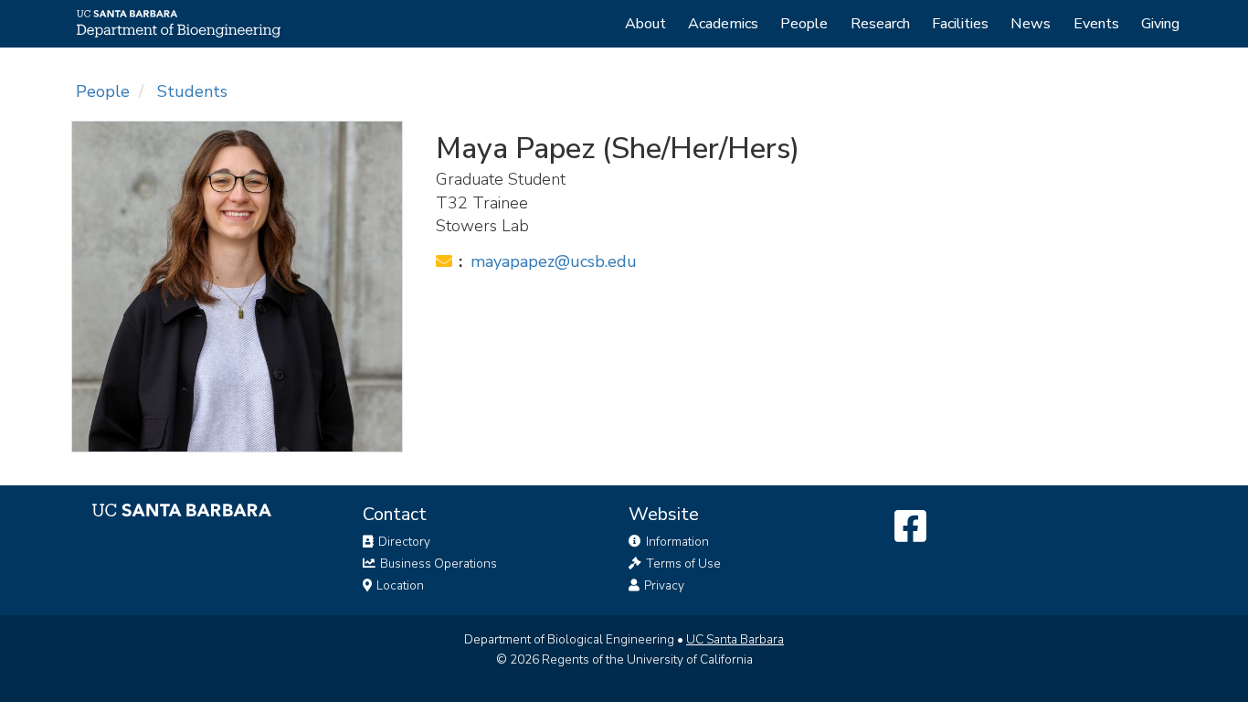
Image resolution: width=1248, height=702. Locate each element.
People (804, 24)
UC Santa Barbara (735, 639)
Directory (402, 541)
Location (399, 585)
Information (676, 541)
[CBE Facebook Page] (910, 527)
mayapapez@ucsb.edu (554, 261)
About (645, 24)
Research (880, 24)
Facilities (960, 24)
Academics (723, 24)
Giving (1160, 24)
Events (1096, 24)
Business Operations (437, 563)
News (1030, 24)
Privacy (662, 585)
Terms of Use (682, 563)
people (103, 91)
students (192, 91)
